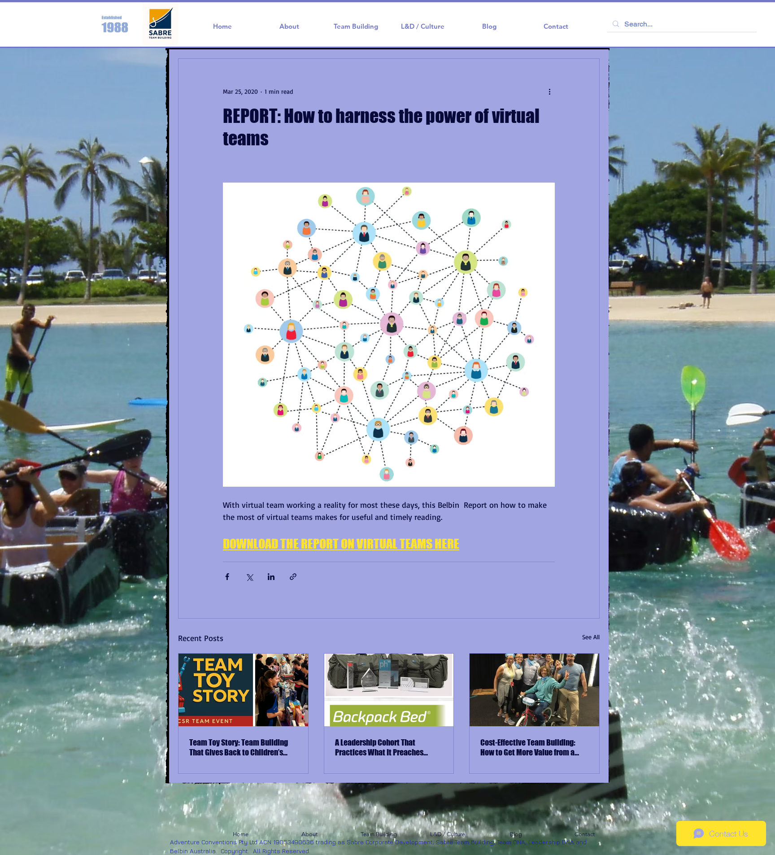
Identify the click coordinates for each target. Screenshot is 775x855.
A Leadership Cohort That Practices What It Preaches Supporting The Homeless (379, 747)
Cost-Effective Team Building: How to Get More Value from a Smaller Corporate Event (527, 747)
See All (591, 637)
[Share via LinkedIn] (271, 576)
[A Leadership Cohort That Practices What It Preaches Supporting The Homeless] (389, 690)
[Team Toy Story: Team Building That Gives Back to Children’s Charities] (243, 690)
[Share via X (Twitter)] (249, 576)
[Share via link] (293, 576)
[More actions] (549, 91)
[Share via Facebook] (227, 576)
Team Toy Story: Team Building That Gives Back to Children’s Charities (238, 747)
